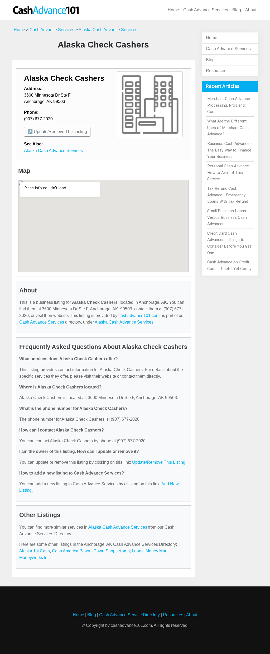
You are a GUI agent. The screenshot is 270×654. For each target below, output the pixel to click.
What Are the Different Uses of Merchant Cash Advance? (228, 128)
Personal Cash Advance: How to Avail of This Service (228, 173)
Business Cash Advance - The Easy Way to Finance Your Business (229, 150)
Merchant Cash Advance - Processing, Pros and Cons (230, 105)
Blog (236, 10)
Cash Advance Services (205, 10)
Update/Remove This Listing (158, 462)
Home (173, 10)
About (250, 10)
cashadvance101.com (139, 315)
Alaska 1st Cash (34, 551)
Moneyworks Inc (34, 557)
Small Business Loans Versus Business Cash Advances (227, 217)
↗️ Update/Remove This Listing (57, 131)
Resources (216, 70)
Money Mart (156, 551)
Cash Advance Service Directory (129, 615)
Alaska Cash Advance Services (108, 29)
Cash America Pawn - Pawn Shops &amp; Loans (97, 551)
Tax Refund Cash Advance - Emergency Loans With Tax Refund (227, 195)
